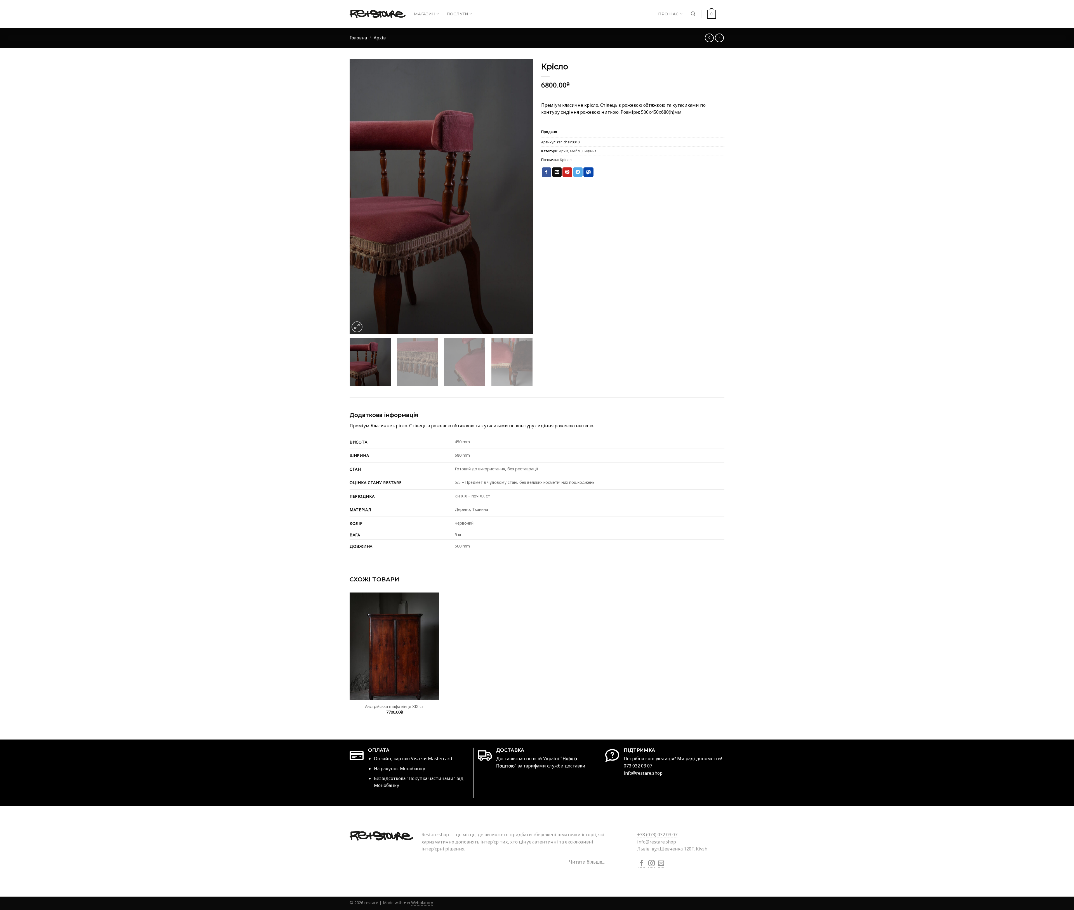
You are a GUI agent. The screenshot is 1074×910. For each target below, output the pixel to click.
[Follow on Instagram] (651, 864)
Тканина (480, 509)
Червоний (464, 523)
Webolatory (422, 902)
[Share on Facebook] (546, 172)
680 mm (462, 455)
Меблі (575, 150)
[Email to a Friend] (557, 172)
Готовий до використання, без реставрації (496, 468)
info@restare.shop (656, 842)
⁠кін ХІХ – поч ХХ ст (472, 496)
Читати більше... (587, 862)
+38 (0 (657, 834)
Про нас (668, 13)
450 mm (462, 441)
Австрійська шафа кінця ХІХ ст (394, 706)
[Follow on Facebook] (642, 864)
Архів (380, 38)
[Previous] (360, 196)
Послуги (457, 13)
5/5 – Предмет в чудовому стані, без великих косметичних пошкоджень (525, 482)
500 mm (462, 546)
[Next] (522, 196)
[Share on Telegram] (578, 172)
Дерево (462, 509)
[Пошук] (693, 13)
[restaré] (378, 14)
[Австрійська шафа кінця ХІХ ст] (394, 646)
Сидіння (589, 150)
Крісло (566, 159)
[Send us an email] (661, 864)
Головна (358, 38)
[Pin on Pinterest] (567, 172)
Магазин (424, 13)
